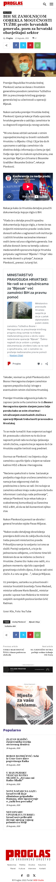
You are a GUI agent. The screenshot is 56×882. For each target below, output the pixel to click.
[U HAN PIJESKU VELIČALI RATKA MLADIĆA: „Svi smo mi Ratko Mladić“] (47, 777)
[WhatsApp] (37, 45)
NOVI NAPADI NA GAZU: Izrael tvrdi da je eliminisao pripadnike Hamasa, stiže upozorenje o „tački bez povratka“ (22, 796)
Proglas (9, 38)
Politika (7, 13)
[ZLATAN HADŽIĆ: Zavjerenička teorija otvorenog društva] (47, 744)
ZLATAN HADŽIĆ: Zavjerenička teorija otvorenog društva (18, 742)
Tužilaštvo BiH (10, 626)
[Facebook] (16, 45)
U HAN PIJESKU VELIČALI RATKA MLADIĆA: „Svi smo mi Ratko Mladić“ (20, 776)
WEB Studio (38, 880)
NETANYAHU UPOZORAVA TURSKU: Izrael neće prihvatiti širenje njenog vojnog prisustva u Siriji (20, 817)
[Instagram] (28, 876)
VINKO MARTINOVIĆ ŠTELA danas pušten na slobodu (14, 652)
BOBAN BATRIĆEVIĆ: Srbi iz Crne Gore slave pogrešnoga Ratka (22, 759)
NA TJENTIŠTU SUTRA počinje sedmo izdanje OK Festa (42, 652)
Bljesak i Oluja (34, 622)
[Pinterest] (30, 45)
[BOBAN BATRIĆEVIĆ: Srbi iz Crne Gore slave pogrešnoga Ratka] (47, 760)
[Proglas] (13, 4)
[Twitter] (23, 45)
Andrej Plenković (19, 622)
